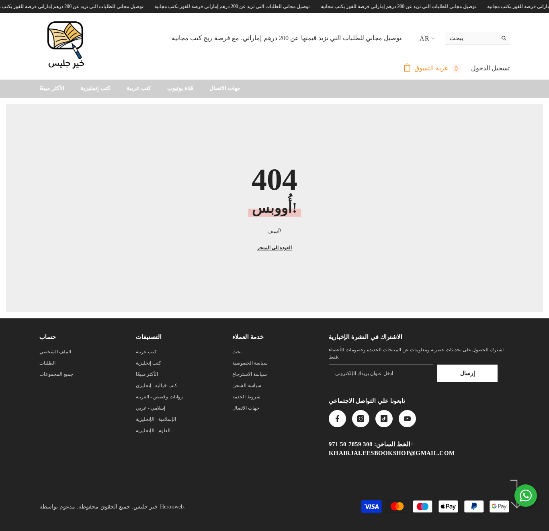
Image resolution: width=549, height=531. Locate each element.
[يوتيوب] (407, 418)
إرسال (467, 373)
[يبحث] (477, 38)
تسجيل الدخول (490, 68)
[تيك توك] (384, 418)
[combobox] (471, 38)
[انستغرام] (360, 418)
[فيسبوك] (337, 418)
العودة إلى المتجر (274, 247)
